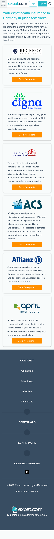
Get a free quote (27, 84)
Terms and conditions (27, 500)
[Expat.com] (18, 3)
